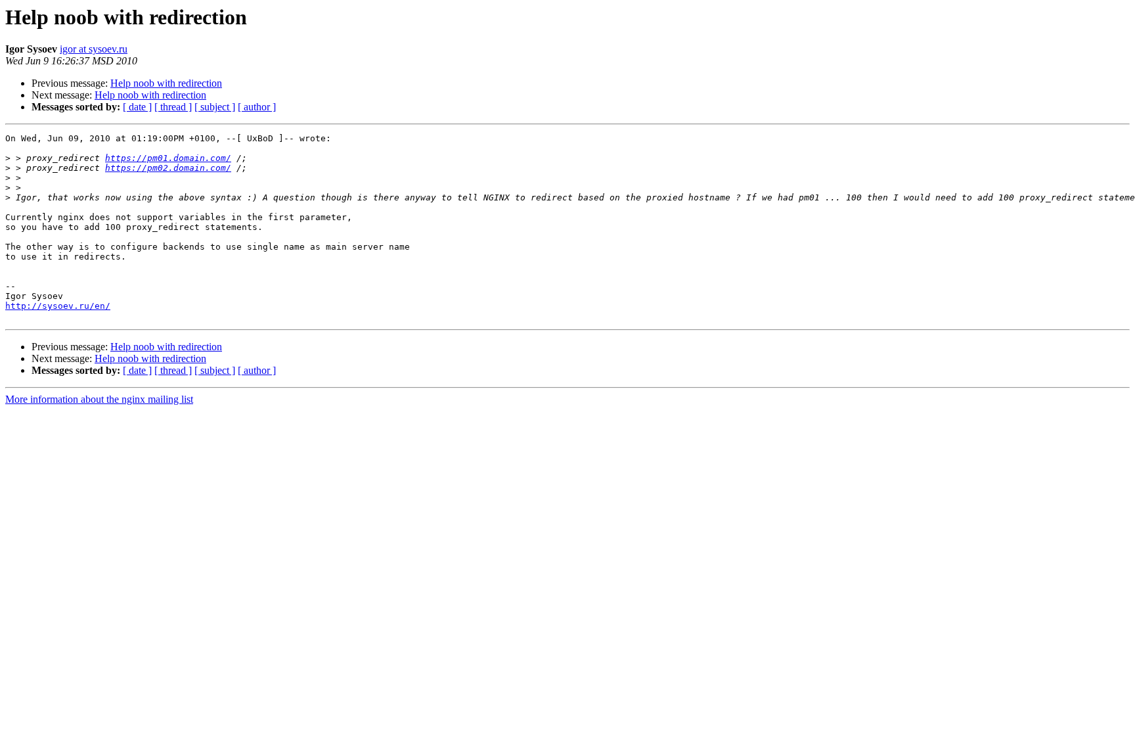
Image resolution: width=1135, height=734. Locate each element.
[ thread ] (173, 106)
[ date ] (137, 106)
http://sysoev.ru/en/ (57, 306)
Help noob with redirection (166, 83)
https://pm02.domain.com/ (168, 168)
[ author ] (257, 106)
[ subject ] (214, 106)
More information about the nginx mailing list (99, 399)
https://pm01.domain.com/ (168, 158)
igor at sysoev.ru (93, 49)
